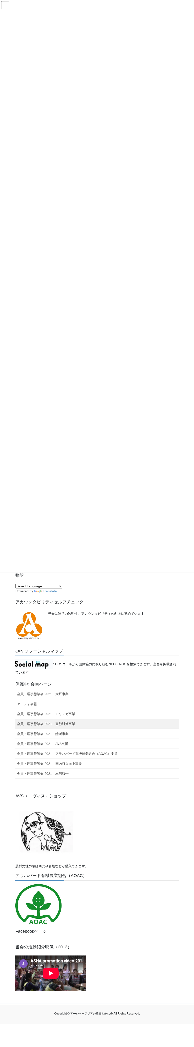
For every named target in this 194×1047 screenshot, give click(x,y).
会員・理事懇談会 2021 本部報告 (43, 774)
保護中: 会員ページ (33, 684)
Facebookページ (31, 931)
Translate (50, 591)
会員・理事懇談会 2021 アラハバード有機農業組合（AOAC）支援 (67, 754)
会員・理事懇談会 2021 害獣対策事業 (46, 724)
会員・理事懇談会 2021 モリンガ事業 (46, 714)
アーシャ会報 (27, 704)
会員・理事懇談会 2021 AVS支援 (42, 744)
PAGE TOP (185, 1011)
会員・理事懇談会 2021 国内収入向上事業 (49, 764)
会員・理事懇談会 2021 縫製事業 (43, 734)
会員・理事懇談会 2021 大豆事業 (43, 694)
